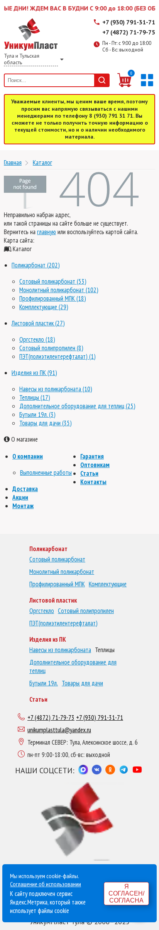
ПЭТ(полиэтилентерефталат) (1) (57, 356)
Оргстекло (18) (37, 339)
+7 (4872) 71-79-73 (50, 717)
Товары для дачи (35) (45, 423)
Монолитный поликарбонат (61, 571)
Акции (20, 497)
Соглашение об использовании (45, 884)
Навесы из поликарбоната (60, 650)
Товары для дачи (82, 683)
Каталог (42, 162)
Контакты (93, 482)
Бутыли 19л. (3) (37, 414)
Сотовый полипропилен (86, 610)
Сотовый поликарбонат (57, 559)
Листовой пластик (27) (38, 323)
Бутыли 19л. (43, 683)
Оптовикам (95, 465)
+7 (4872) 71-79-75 (128, 32)
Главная (13, 162)
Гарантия (92, 456)
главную (46, 232)
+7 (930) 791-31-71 (128, 22)
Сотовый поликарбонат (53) (52, 281)
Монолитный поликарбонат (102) (58, 290)
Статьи (89, 473)
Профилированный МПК (57, 584)
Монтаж (23, 506)
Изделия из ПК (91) (34, 372)
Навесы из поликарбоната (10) (55, 389)
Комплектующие (108, 584)
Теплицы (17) (34, 397)
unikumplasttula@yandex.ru (59, 730)
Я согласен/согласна (126, 893)
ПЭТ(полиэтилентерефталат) (63, 623)
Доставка (25, 489)
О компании (27, 456)
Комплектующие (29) (43, 307)
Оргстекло (41, 610)
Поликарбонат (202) (36, 265)
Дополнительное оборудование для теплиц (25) (77, 406)
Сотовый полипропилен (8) (51, 348)
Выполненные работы (46, 472)
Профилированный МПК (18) (52, 298)
